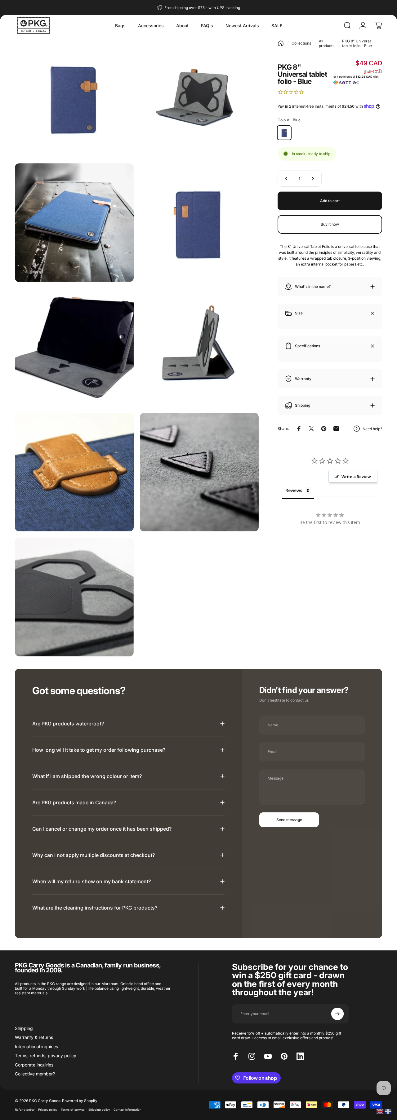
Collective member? (35, 1073)
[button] (357, 79)
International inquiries (36, 1046)
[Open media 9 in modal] (74, 597)
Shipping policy (99, 1109)
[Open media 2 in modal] (199, 98)
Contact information (127, 1109)
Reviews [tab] (293, 490)
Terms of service (73, 1109)
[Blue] (284, 132)
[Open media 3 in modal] (74, 222)
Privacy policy (47, 1109)
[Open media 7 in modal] (74, 472)
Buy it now (330, 224)
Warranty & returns (34, 1037)
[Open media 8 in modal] (199, 472)
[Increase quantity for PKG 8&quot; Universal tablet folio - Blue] (314, 178)
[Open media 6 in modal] (199, 347)
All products (326, 43)
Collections (301, 43)
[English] (380, 1111)
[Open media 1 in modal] (74, 98)
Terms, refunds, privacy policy (45, 1055)
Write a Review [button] (356, 476)
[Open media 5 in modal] (74, 347)
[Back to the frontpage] (281, 43)
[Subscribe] (337, 1014)
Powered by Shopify (79, 1100)
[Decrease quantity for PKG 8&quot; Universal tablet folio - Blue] (285, 178)
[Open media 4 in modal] (199, 222)
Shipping (24, 1028)
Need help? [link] (372, 428)
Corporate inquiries (34, 1064)
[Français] (388, 1111)
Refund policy (24, 1109)
